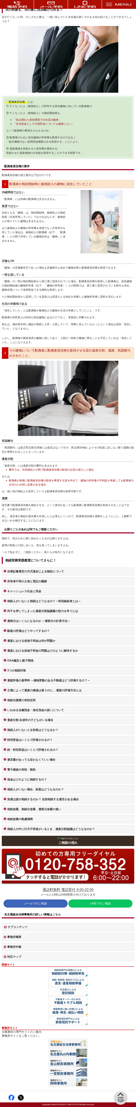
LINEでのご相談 (100, 903)
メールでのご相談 (35, 903)
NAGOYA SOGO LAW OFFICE (65, 1104)
